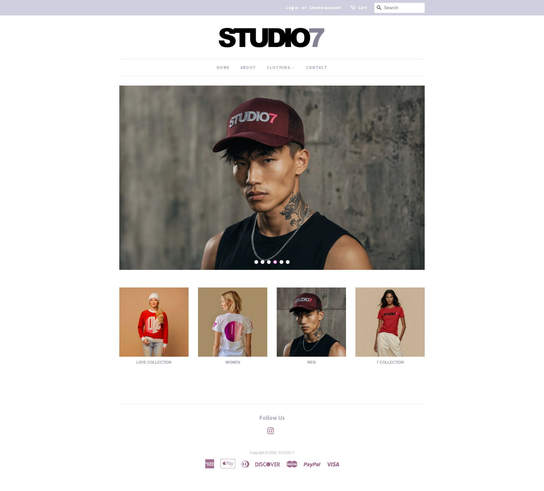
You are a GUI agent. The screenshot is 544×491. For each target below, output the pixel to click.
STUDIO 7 (286, 452)
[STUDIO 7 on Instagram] (270, 432)
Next (411, 178)
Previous (133, 178)
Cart (362, 7)
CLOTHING (279, 67)
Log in (292, 7)
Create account (325, 7)
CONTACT (316, 67)
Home (223, 67)
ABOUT (248, 67)
